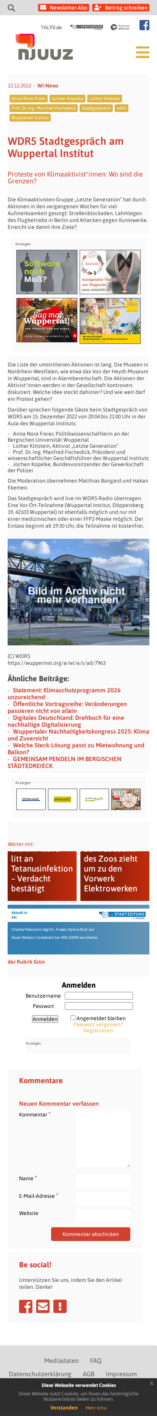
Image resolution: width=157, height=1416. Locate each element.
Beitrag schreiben (126, 8)
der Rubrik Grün (26, 962)
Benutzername (43, 996)
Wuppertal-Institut (30, 117)
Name (28, 1178)
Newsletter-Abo (68, 8)
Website (28, 1213)
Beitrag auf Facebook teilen (25, 1306)
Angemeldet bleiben (101, 1018)
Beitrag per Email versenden (43, 1306)
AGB (89, 1374)
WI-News (47, 86)
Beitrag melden (60, 1306)
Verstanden (64, 1408)
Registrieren (98, 1030)
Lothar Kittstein (104, 98)
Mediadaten (61, 1360)
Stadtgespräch (96, 108)
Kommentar (35, 1114)
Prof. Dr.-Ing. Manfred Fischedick (43, 108)
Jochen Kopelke (67, 98)
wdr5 (122, 108)
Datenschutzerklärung (40, 1374)
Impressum (121, 1374)
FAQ (95, 1360)
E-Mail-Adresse (38, 1195)
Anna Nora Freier (28, 98)
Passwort (43, 1006)
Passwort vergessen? (98, 1024)
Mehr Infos (96, 1408)
